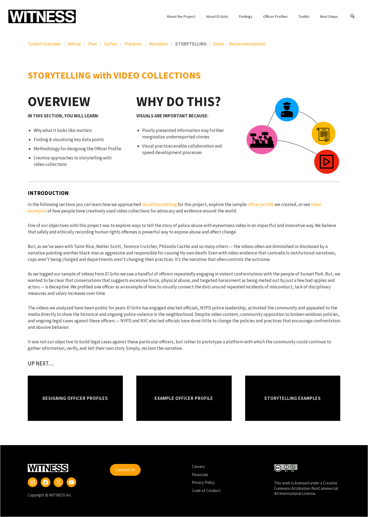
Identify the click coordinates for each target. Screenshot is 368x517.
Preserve (133, 44)
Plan (92, 44)
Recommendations (247, 44)
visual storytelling (159, 204)
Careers (198, 466)
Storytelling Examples (292, 398)
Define (74, 44)
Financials (200, 474)
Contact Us (125, 469)
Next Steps (329, 16)
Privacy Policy (203, 482)
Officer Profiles (275, 16)
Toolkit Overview (44, 44)
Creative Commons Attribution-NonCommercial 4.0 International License (306, 488)
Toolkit (303, 16)
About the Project (181, 16)
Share (218, 44)
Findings (245, 16)
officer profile (260, 204)
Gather (110, 44)
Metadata (158, 44)
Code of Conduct (206, 490)
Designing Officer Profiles (75, 398)
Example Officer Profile (184, 398)
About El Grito (217, 16)
